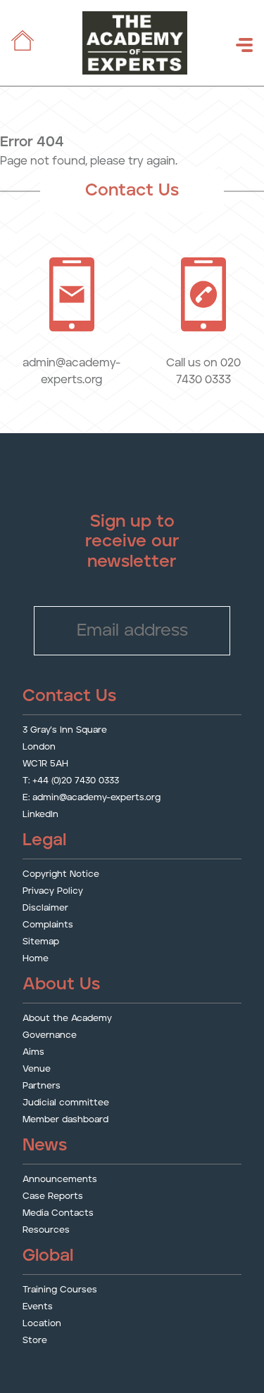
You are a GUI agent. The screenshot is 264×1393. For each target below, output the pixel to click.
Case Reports (53, 1196)
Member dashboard (65, 1119)
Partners (42, 1086)
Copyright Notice (61, 874)
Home (36, 958)
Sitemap (41, 941)
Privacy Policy (53, 891)
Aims (33, 1052)
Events (38, 1306)
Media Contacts (58, 1213)
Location (42, 1323)
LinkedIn (40, 814)
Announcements (60, 1179)
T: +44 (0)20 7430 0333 (71, 780)
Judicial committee (66, 1103)
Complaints (48, 925)
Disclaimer (45, 908)
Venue (37, 1069)
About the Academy (67, 1018)
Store (35, 1340)
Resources (46, 1230)
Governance (50, 1035)
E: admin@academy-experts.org (92, 797)
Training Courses (60, 1290)
